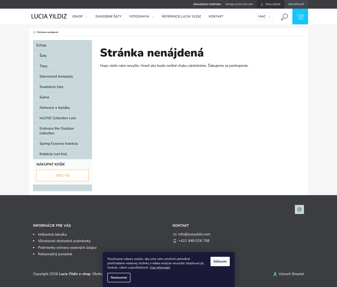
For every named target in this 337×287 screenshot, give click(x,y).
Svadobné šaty (51, 86)
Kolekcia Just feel (53, 154)
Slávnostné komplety (56, 76)
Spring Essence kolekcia (59, 143)
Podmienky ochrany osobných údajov (67, 247)
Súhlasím (220, 261)
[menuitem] (79, 16)
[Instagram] (299, 209)
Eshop (41, 45)
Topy (43, 66)
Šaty (43, 55)
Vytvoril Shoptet (291, 273)
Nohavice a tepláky (55, 107)
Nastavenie (119, 277)
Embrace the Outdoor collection (57, 130)
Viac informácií (160, 267)
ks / (62, 175)
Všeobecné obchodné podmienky (64, 241)
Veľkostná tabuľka (52, 234)
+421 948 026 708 (194, 240)
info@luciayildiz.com (194, 234)
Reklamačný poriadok (55, 254)
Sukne (44, 97)
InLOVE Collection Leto (58, 118)
